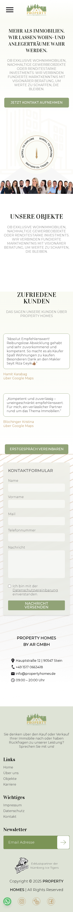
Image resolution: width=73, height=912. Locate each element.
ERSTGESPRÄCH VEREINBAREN (36, 449)
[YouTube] (36, 901)
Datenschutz (14, 811)
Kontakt (9, 817)
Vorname (16, 497)
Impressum (12, 805)
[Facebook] (51, 901)
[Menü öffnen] (9, 9)
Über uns (10, 773)
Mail (11, 514)
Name (13, 481)
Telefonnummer (22, 530)
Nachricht (16, 547)
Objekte (10, 779)
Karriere (9, 784)
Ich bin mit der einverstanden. (35, 590)
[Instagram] (22, 901)
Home (8, 767)
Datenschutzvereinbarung (35, 590)
